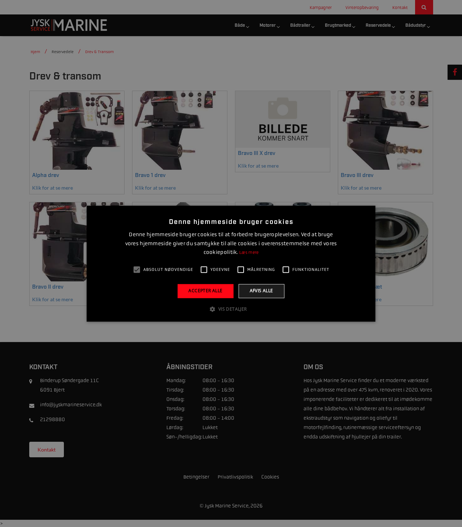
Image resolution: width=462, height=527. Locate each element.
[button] (231, 308)
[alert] (231, 263)
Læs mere (248, 253)
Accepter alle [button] (205, 291)
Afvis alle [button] (261, 291)
